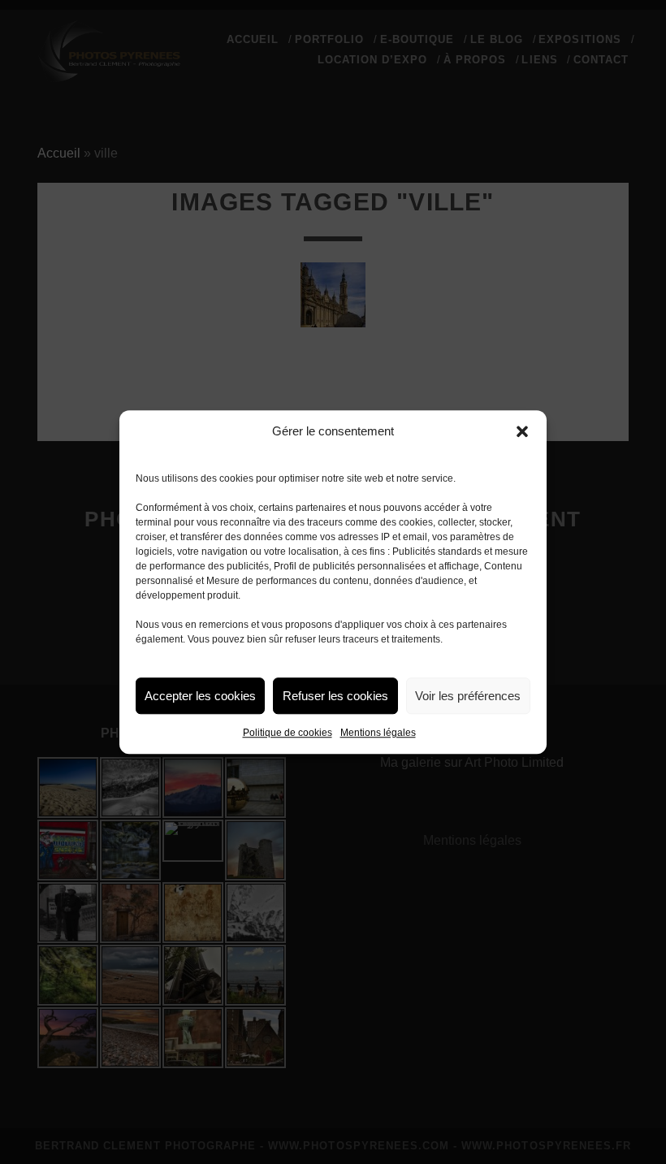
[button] (522, 431)
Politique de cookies (287, 732)
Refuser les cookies (335, 696)
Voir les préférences (468, 696)
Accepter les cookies (200, 696)
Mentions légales (378, 732)
